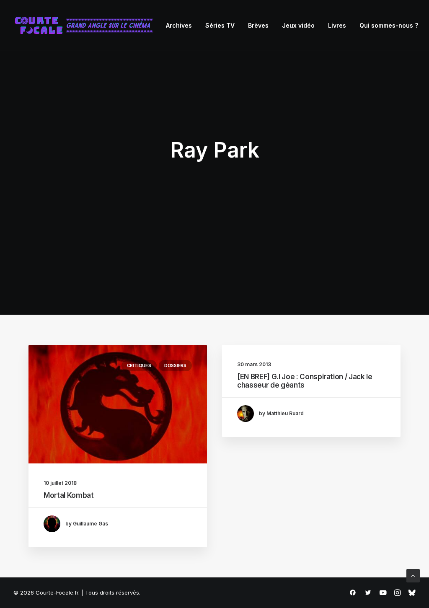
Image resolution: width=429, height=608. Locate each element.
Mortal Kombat (69, 495)
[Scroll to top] (413, 575)
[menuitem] (179, 25)
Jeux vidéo (298, 25)
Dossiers (175, 365)
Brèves (258, 25)
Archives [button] (179, 25)
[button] (117, 404)
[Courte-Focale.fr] (86, 25)
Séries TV (220, 25)
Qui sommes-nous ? (388, 25)
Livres (337, 25)
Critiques (139, 365)
